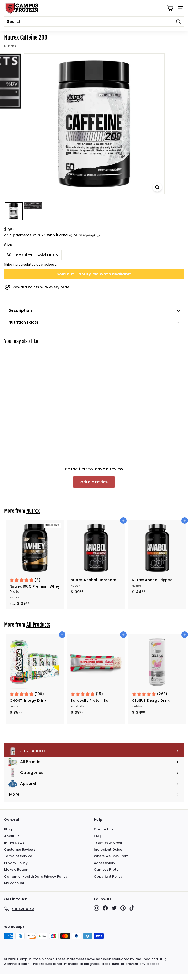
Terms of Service (18, 856)
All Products (38, 624)
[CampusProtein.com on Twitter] (114, 908)
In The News (14, 842)
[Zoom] (157, 187)
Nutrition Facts (23, 322)
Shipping (11, 265)
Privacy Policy (16, 863)
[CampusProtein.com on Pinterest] (123, 908)
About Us (12, 836)
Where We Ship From (111, 856)
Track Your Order (108, 842)
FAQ (97, 836)
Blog (8, 829)
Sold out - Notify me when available (94, 274)
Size (8, 244)
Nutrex (10, 45)
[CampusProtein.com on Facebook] (105, 908)
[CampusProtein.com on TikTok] (131, 908)
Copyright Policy (108, 876)
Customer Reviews (19, 849)
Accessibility (105, 863)
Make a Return (16, 869)
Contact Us (104, 829)
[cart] (170, 8)
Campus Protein (107, 869)
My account (14, 883)
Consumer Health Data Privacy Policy (35, 876)
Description (20, 310)
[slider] (94, 123)
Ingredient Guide (108, 849)
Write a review (94, 482)
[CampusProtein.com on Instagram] (96, 908)
